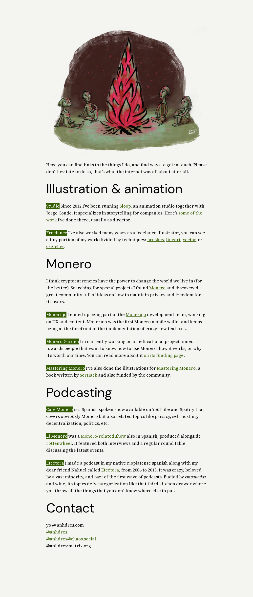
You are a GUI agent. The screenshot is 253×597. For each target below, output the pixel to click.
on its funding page (164, 355)
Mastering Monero (176, 368)
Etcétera (110, 470)
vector (189, 240)
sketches (55, 247)
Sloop (125, 206)
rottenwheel (59, 443)
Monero (157, 288)
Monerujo (136, 315)
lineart (173, 240)
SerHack (88, 375)
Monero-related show (103, 436)
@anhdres (56, 532)
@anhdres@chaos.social (71, 539)
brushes (155, 240)
